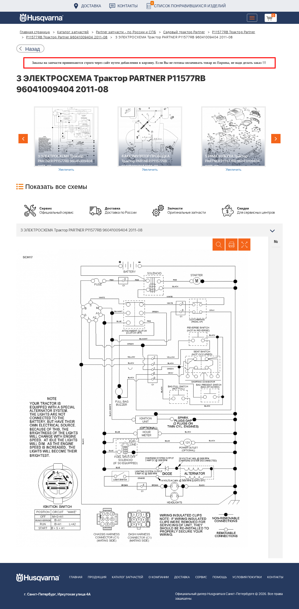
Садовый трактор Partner (184, 32)
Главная (75, 577)
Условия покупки (247, 577)
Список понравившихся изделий (188, 4)
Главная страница (35, 32)
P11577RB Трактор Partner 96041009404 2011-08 (66, 37)
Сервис (201, 577)
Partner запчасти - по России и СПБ (126, 32)
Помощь (220, 577)
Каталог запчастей (73, 32)
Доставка (91, 5)
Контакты (127, 5)
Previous (23, 138)
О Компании (159, 577)
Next (276, 138)
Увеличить (66, 169)
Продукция (97, 577)
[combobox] (149, 230)
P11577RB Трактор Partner (233, 32)
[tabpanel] (66, 139)
